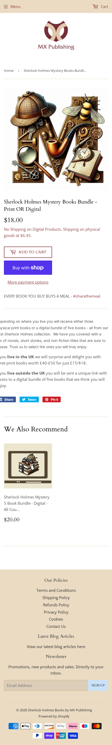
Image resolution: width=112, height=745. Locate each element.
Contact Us (56, 626)
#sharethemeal (86, 296)
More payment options (28, 282)
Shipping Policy (56, 597)
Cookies (56, 619)
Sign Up (98, 685)
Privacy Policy (56, 612)
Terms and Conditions (56, 590)
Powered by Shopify (54, 716)
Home (9, 70)
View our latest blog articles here (56, 646)
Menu (15, 6)
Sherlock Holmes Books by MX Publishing (60, 710)
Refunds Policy (56, 604)
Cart (104, 6)
